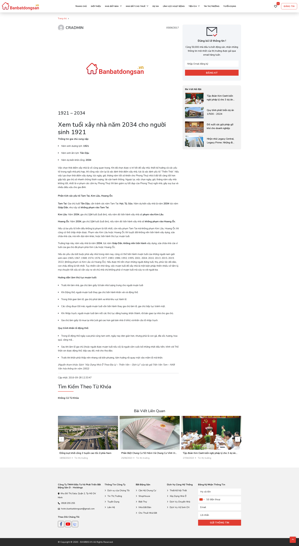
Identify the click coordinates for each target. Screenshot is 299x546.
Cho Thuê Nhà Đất (148, 512)
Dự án (155, 6)
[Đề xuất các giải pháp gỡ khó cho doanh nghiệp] (212, 127)
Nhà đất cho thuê (135, 6)
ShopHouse (144, 496)
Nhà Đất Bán (145, 507)
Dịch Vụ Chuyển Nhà (180, 501)
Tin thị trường (211, 6)
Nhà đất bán (112, 6)
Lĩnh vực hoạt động (174, 6)
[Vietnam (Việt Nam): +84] (201, 499)
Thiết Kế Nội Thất (178, 490)
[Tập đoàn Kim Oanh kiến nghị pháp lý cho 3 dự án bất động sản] (212, 98)
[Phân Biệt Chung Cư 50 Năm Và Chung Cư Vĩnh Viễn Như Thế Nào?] (150, 439)
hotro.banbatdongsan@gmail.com (78, 508)
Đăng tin (289, 6)
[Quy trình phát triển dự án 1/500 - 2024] (212, 112)
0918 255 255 (68, 503)
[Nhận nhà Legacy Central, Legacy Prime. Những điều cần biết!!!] (212, 141)
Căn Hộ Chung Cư (147, 490)
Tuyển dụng (229, 6)
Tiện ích (193, 6)
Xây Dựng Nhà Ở (178, 496)
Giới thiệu (96, 6)
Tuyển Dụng (113, 501)
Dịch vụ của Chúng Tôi (118, 490)
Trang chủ (81, 6)
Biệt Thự (143, 501)
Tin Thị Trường (114, 496)
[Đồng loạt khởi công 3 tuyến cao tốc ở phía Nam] (88, 439)
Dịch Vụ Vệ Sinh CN (179, 507)
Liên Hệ (111, 507)
